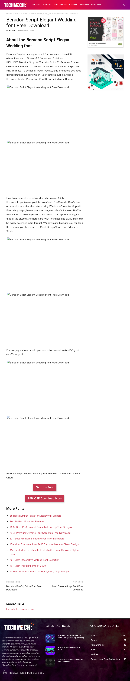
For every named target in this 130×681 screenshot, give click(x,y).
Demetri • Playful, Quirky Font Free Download (24, 588)
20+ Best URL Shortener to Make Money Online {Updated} (71, 636)
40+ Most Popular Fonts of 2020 (28, 565)
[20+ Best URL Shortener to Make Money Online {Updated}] (50, 638)
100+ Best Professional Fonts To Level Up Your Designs (41, 527)
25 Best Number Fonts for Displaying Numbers (35, 515)
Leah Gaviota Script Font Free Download (67, 588)
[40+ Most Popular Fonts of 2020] (50, 650)
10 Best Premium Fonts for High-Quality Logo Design (39, 571)
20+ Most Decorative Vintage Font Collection (34, 559)
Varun (12, 30)
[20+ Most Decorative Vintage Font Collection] (50, 662)
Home (9, 13)
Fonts (25, 13)
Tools (17, 13)
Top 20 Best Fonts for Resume (27, 521)
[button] (124, 5)
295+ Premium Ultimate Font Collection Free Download (40, 532)
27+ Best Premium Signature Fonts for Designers (37, 538)
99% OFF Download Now (45, 498)
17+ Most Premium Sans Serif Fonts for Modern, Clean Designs (45, 544)
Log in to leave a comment (20, 609)
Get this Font (45, 487)
